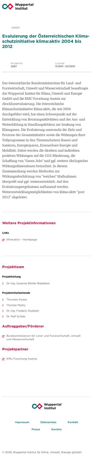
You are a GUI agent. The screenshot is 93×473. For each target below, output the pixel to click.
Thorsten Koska (16, 299)
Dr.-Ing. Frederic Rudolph (22, 310)
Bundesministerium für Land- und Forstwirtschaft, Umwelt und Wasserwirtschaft (43, 337)
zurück (15, 27)
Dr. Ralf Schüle (15, 316)
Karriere (56, 429)
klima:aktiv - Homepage (21, 239)
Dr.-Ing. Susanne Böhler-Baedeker (28, 283)
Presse (36, 429)
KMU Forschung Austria (21, 358)
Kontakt (73, 422)
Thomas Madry (16, 305)
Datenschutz (48, 422)
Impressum (22, 422)
